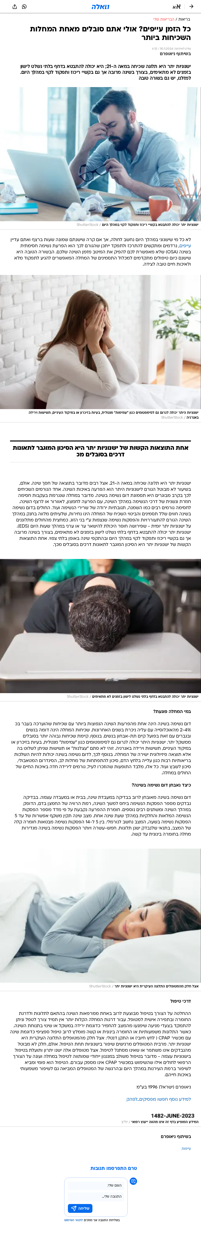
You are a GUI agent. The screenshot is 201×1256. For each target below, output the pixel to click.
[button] (176, 6)
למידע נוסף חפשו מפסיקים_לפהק (158, 1099)
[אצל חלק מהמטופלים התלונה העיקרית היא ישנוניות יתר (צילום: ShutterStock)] (100, 920)
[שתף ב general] (14, 6)
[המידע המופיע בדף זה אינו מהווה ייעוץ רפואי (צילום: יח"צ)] (100, 1120)
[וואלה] (100, 6)
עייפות (186, 1149)
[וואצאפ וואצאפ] (24, 6)
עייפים (185, 246)
